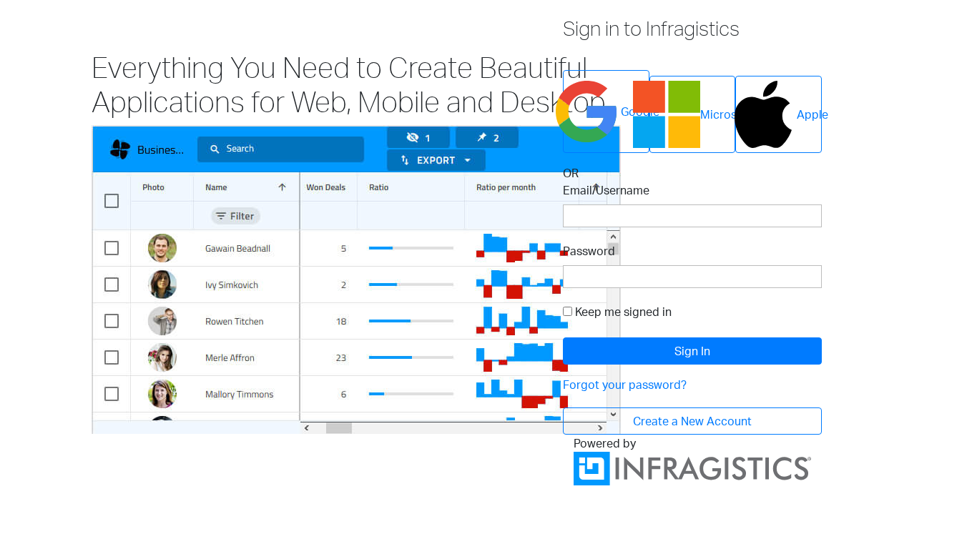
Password (589, 251)
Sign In (692, 351)
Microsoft (717, 114)
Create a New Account (692, 421)
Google (635, 111)
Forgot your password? (625, 384)
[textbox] (692, 216)
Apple (809, 114)
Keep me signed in (623, 312)
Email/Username (606, 190)
